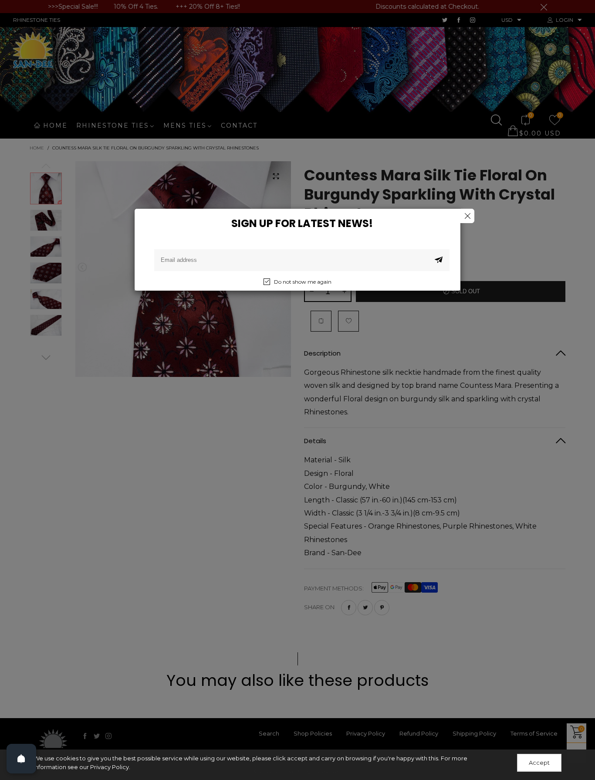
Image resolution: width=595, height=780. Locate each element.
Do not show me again (302, 281)
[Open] (21, 758)
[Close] (467, 216)
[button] (439, 260)
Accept (539, 762)
